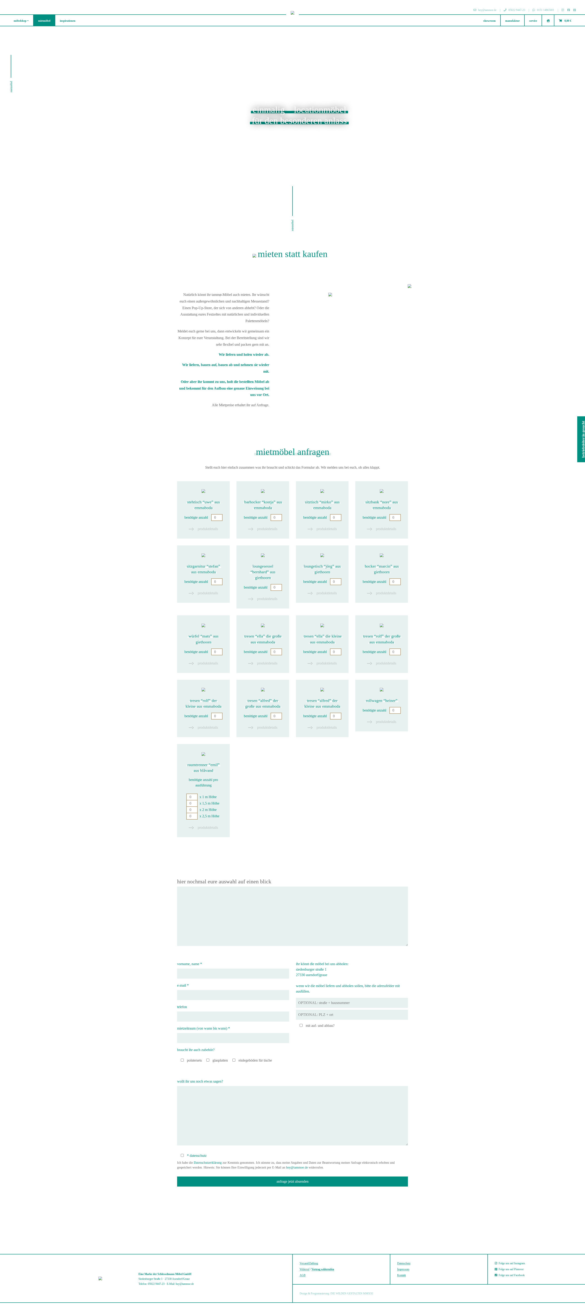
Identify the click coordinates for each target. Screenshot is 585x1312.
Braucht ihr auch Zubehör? (196, 1050)
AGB (303, 1275)
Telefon (182, 1007)
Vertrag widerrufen (322, 1269)
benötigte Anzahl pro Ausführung (204, 798)
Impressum (403, 1269)
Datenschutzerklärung (208, 1162)
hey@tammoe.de (297, 1167)
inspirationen (67, 20)
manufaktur (512, 20)
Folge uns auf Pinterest (510, 1269)
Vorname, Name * (189, 964)
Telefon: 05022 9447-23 (151, 1283)
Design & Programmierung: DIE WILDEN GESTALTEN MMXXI (336, 1293)
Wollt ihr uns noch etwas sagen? (200, 1081)
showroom (489, 20)
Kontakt (401, 1275)
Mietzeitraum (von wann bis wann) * (203, 1028)
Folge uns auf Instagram (511, 1263)
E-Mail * (183, 985)
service (533, 20)
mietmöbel (44, 20)
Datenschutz (403, 1263)
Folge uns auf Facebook (511, 1275)
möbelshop (20, 20)
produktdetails (207, 529)
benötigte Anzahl (196, 517)
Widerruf (304, 1269)
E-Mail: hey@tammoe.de (180, 1283)
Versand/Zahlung (309, 1263)
